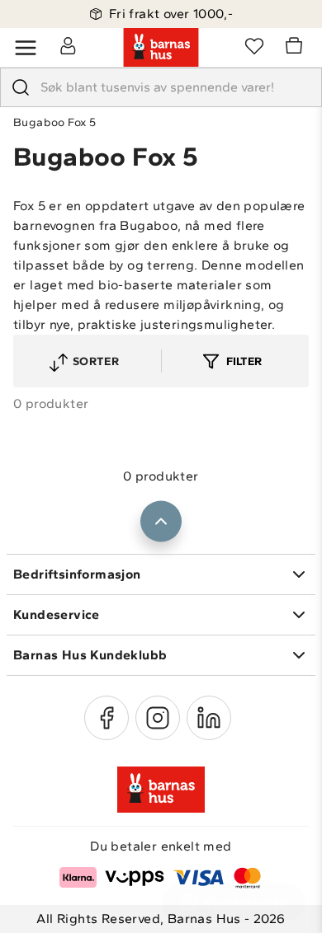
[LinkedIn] (209, 718)
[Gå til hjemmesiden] (161, 48)
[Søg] (20, 87)
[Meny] (25, 48)
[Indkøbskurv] (296, 48)
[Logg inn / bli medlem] (68, 45)
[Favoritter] (254, 45)
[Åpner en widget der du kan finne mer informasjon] (233, 904)
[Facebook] (106, 718)
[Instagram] (157, 718)
